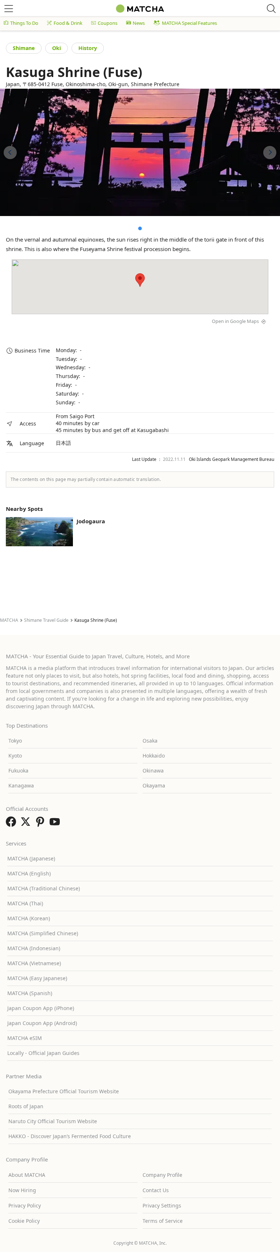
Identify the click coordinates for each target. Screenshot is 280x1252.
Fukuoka (18, 770)
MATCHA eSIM (24, 1038)
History (87, 48)
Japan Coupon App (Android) (42, 1023)
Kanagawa (21, 785)
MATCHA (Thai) (25, 903)
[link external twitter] (27, 824)
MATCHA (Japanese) (31, 858)
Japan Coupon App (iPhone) (40, 1008)
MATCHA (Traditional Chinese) (43, 888)
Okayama (154, 785)
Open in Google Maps (235, 321)
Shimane (24, 48)
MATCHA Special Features (189, 23)
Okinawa (153, 770)
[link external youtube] (56, 824)
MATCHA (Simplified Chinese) (42, 933)
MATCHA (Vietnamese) (34, 963)
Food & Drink (68, 23)
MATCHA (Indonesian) (33, 948)
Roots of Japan (25, 1106)
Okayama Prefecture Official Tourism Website (63, 1091)
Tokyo (15, 740)
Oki (56, 48)
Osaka (150, 740)
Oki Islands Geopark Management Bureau (231, 459)
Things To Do (24, 23)
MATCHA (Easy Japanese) (37, 978)
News (139, 23)
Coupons (107, 23)
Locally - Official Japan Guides (43, 1052)
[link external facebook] (12, 824)
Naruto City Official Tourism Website (52, 1121)
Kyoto (15, 755)
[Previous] (10, 152)
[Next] (269, 152)
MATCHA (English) (29, 873)
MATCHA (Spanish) (29, 993)
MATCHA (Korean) (28, 918)
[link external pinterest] (41, 824)
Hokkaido (154, 755)
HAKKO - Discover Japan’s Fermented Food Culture (69, 1136)
